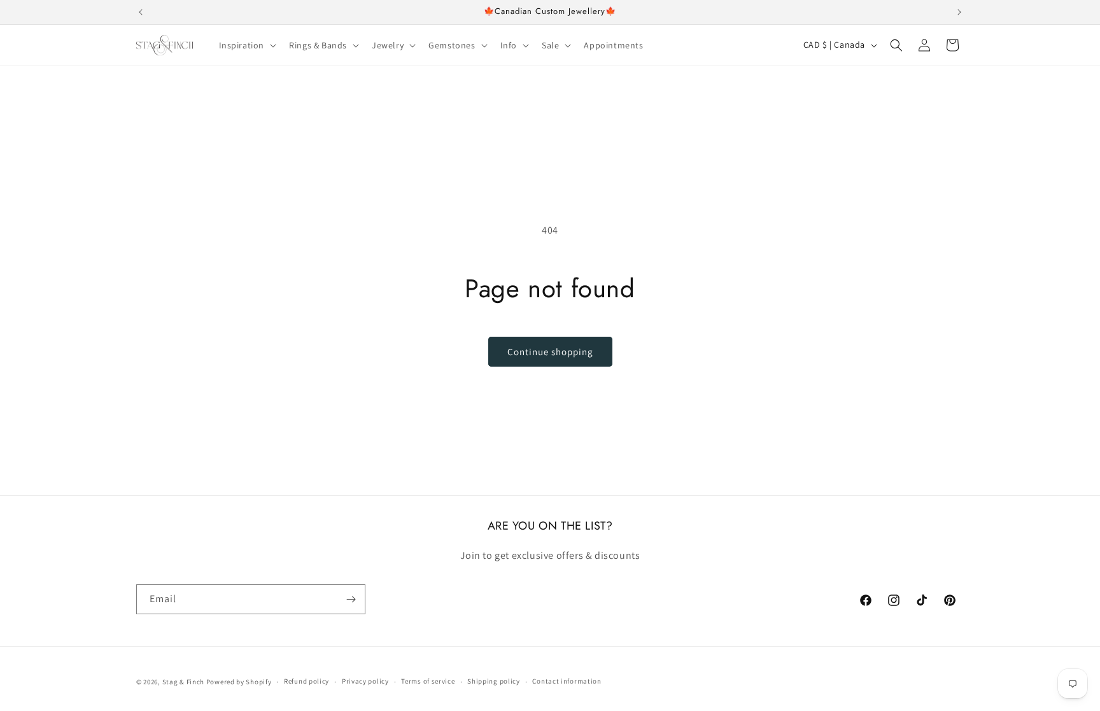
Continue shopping (550, 352)
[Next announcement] (959, 12)
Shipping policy (493, 681)
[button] (246, 45)
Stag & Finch (183, 681)
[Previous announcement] (141, 12)
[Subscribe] (351, 599)
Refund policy (306, 681)
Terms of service (428, 681)
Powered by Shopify (239, 681)
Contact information (566, 681)
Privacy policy (365, 681)
